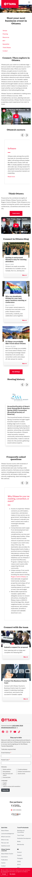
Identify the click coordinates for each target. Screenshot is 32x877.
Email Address (5, 752)
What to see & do (5, 836)
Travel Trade (20, 835)
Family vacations (7, 769)
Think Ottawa (7, 47)
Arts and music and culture (8, 774)
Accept (4, 874)
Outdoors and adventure (24, 771)
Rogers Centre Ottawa (18, 577)
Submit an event (5, 846)
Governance (4, 856)
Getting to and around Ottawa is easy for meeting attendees (16, 260)
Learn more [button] (16, 213)
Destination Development (24, 838)
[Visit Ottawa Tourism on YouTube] (15, 732)
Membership (20, 844)
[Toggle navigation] (29, 2)
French (4, 784)
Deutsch (19, 852)
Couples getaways (22, 769)
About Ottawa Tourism (7, 853)
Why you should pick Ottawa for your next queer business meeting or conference (16, 299)
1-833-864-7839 (17, 725)
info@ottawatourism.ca (8, 727)
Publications (4, 859)
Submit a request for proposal (16, 647)
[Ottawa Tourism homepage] (10, 4)
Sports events (21, 773)
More (23, 275)
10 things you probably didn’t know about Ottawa (15, 343)
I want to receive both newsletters (11, 786)
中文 (18, 867)
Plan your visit (5, 842)
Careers (3, 863)
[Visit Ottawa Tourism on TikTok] (19, 732)
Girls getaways (6, 771)
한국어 (19, 864)
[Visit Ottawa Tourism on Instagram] (7, 732)
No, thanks (12, 874)
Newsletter (6, 44)
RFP (4, 41)
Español (19, 855)
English (5, 783)
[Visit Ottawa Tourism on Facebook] (3, 732)
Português (20, 858)
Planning (5, 34)
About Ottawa (5, 830)
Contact (5, 51)
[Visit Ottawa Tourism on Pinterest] (10, 732)
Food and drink (6, 777)
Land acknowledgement (7, 833)
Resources (6, 37)
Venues (5, 30)
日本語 (19, 861)
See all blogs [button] (16, 372)
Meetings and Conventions (20, 831)
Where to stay (5, 839)
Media (19, 841)
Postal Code (5, 760)
